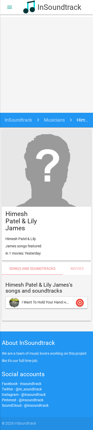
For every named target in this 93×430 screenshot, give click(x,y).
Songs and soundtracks (32, 268)
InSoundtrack (53, 7)
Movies (77, 268)
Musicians (54, 120)
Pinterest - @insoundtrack (22, 400)
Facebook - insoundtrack (21, 384)
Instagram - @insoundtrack (24, 394)
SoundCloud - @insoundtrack (25, 405)
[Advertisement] (46, 63)
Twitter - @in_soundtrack (22, 389)
